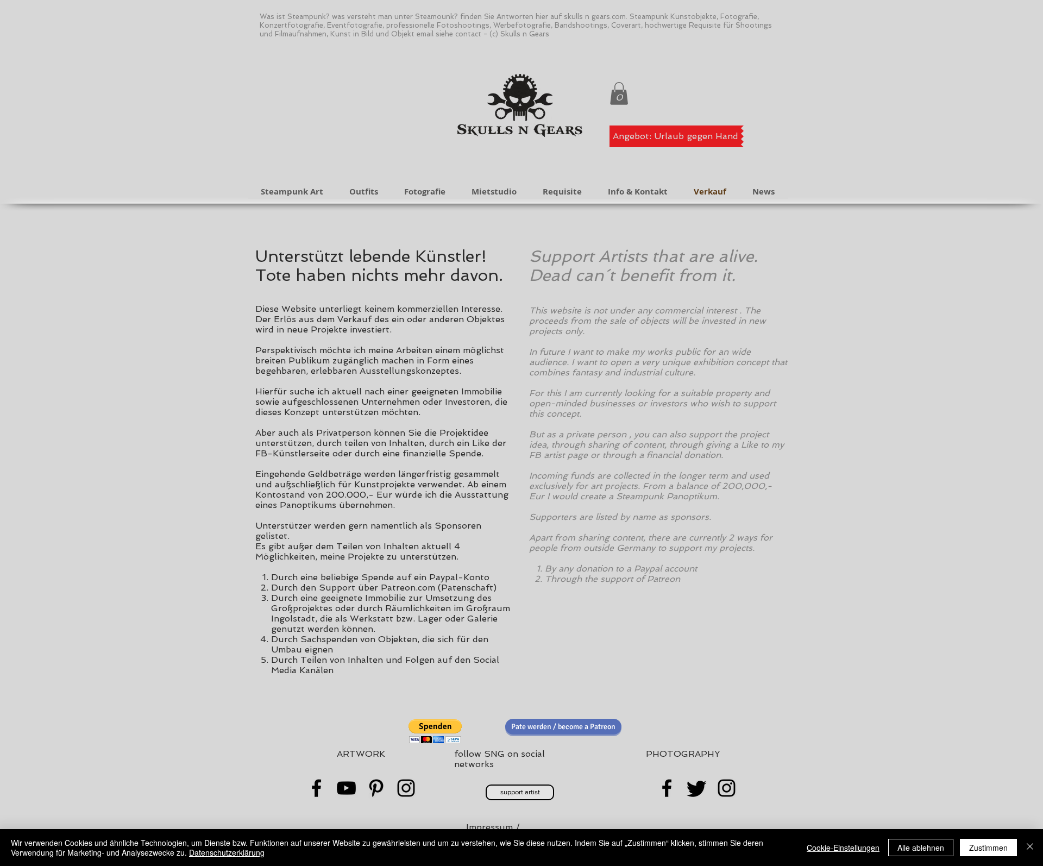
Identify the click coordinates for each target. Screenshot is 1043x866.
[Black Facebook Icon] (316, 788)
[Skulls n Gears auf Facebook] (666, 788)
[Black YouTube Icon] (346, 788)
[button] (619, 93)
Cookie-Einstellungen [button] (843, 847)
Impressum (489, 827)
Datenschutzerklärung (227, 852)
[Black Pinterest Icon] (376, 788)
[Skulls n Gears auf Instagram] (726, 788)
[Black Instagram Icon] (406, 788)
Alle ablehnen (920, 847)
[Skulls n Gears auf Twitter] (696, 788)
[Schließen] (1029, 847)
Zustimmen (988, 847)
